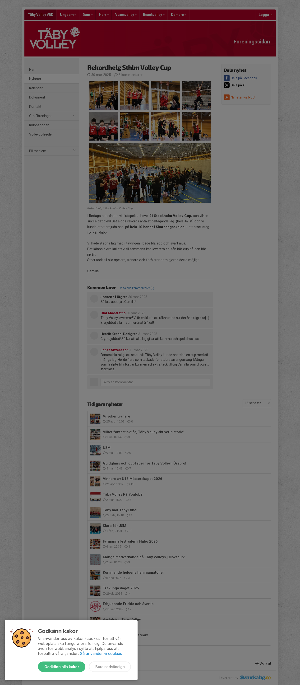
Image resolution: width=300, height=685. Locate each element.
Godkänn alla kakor (61, 666)
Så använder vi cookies (101, 653)
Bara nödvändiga (110, 666)
